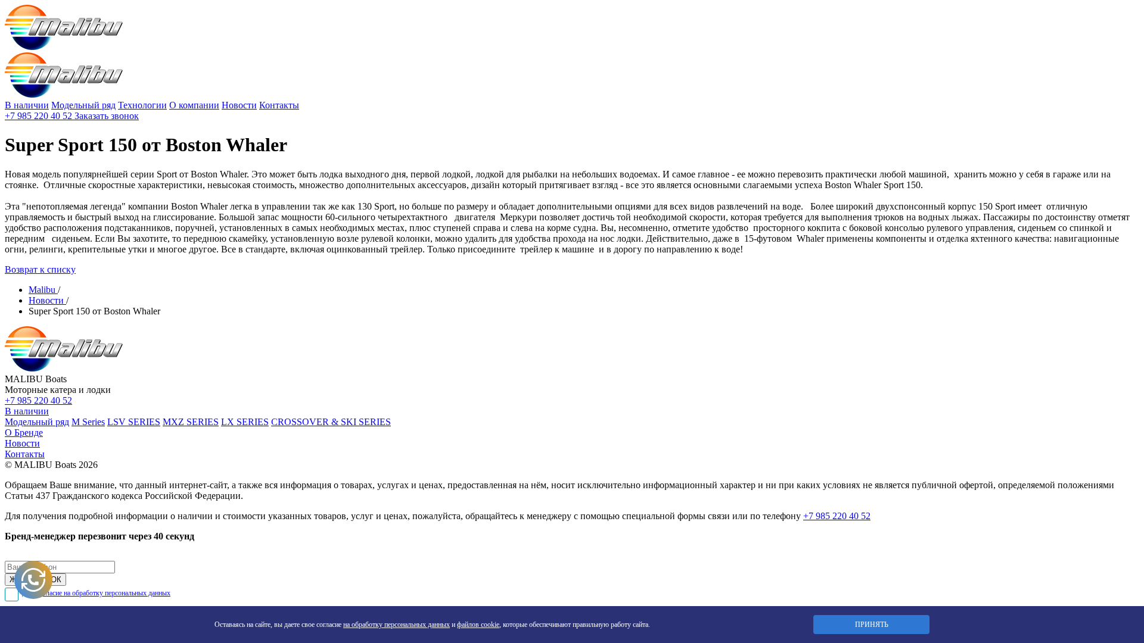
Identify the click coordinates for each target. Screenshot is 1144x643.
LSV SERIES (133, 422)
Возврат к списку (40, 269)
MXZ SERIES (191, 422)
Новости (239, 105)
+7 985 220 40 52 (39, 116)
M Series (88, 422)
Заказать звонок (106, 116)
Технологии (142, 105)
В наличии (27, 105)
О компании (194, 105)
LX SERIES (245, 422)
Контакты (279, 105)
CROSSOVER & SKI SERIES (331, 422)
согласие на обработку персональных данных (103, 593)
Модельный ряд (83, 105)
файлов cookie (478, 624)
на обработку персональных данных (396, 624)
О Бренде (24, 432)
